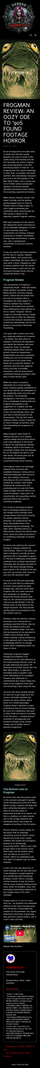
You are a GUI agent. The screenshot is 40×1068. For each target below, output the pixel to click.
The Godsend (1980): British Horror (19, 1017)
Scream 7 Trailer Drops (15, 994)
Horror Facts (15, 967)
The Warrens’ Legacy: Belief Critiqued (20, 996)
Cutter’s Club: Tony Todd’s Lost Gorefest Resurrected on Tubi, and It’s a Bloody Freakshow (18, 1029)
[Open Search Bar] (30, 35)
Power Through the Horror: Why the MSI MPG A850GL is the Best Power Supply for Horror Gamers (19, 1001)
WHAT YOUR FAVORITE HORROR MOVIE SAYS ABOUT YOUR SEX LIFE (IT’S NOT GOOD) (18, 1022)
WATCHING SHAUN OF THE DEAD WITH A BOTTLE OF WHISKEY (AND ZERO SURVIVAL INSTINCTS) (19, 1035)
